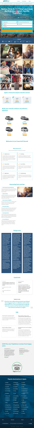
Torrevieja (7, 413)
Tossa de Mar (16, 413)
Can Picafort (8, 388)
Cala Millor (16, 386)
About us (22, 419)
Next (31, 354)
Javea (15, 393)
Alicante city (16, 382)
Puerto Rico (16, 409)
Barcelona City (8, 384)
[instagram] (31, 423)
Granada (7, 393)
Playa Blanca (16, 402)
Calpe (23, 386)
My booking (12, 419)
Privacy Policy (17, 426)
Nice (6, 402)
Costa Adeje (16, 388)
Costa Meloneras (25, 388)
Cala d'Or (7, 386)
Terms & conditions (13, 426)
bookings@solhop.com (5, 423)
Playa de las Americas (24, 402)
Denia (15, 390)
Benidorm (24, 384)
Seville (7, 411)
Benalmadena (16, 384)
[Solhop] (6, 1)
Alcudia (7, 382)
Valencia (24, 413)
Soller (23, 411)
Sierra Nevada (16, 411)
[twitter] (30, 423)
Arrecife (24, 382)
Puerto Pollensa (8, 409)
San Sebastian (25, 409)
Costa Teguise (8, 390)
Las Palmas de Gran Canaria (25, 393)
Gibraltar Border (25, 390)
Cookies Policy (21, 426)
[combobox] (9, 21)
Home (3, 419)
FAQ (31, 419)
